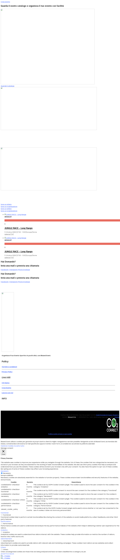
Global (116, 417)
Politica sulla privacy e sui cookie (60, 434)
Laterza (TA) (9, 234)
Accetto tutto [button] (19, 446)
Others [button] (3, 547)
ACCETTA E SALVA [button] (7, 554)
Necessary (7, 473)
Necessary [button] (5, 471)
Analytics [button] (4, 530)
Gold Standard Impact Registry (107, 415)
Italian (8, 556)
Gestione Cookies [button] (7, 446)
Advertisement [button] (6, 539)
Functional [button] (4, 513)
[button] (5, 2)
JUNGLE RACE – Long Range (18, 228)
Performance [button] (6, 521)
